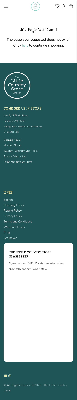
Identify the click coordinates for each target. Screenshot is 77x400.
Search (8, 199)
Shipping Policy (14, 205)
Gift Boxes (10, 237)
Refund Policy (13, 210)
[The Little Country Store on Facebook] (5, 376)
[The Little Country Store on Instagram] (9, 376)
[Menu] (6, 6)
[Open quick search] (63, 6)
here (25, 45)
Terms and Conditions (18, 221)
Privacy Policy (13, 215)
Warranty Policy (14, 227)
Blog (7, 232)
